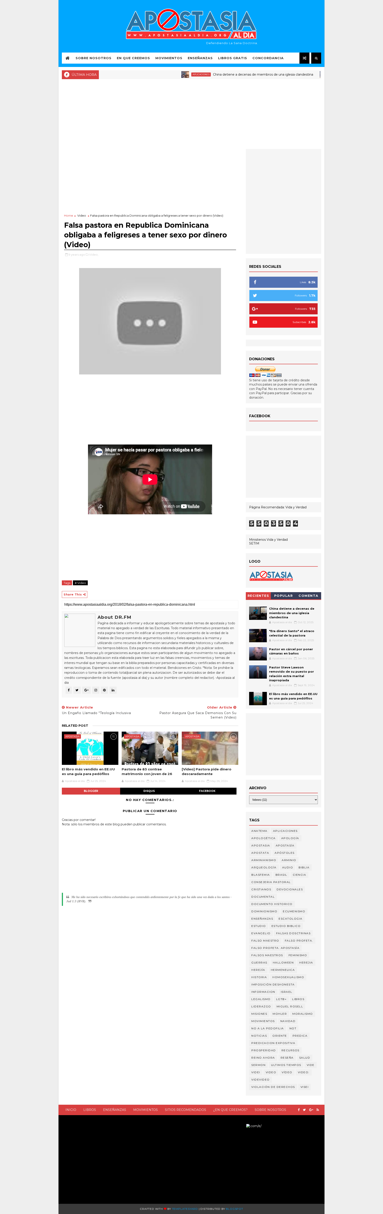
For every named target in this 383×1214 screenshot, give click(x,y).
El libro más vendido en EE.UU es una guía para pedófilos (88, 771)
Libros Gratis (232, 58)
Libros (89, 1110)
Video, (93, 254)
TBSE (242, 1126)
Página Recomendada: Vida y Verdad (278, 507)
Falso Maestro (265, 940)
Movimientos (168, 58)
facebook (207, 791)
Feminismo (298, 955)
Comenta (309, 596)
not (293, 1028)
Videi (255, 1072)
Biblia (304, 867)
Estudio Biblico (286, 926)
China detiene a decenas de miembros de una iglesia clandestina (239, 74)
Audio (287, 867)
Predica (300, 1035)
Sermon (258, 1065)
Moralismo (302, 1013)
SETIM (254, 543)
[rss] (317, 1110)
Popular (283, 596)
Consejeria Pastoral (271, 882)
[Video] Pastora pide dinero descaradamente (206, 771)
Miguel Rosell (290, 1006)
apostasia (72, 736)
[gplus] (311, 1110)
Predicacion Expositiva (273, 1043)
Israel (286, 991)
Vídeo (287, 1072)
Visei (305, 1087)
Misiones (259, 1013)
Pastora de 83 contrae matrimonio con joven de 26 (147, 771)
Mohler (280, 1013)
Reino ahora (263, 1057)
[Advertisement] (191, 113)
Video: (303, 1072)
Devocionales (290, 889)
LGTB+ (281, 999)
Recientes (258, 596)
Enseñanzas (200, 58)
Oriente (279, 1035)
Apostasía (285, 845)
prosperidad (263, 1050)
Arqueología (264, 867)
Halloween (283, 962)
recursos (290, 1050)
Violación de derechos (273, 1087)
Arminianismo (263, 860)
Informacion (263, 991)
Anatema (259, 830)
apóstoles (285, 852)
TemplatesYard (185, 1208)
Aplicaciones (177, 74)
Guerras (259, 962)
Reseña (287, 1057)
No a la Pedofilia (267, 1028)
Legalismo (261, 999)
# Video (80, 583)
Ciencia (299, 874)
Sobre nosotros (270, 1110)
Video (81, 215)
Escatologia (291, 918)
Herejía (258, 969)
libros (298, 999)
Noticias (312, 74)
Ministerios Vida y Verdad (268, 540)
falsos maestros (267, 955)
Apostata (260, 852)
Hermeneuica (283, 969)
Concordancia (268, 58)
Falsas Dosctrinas (293, 933)
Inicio (70, 1110)
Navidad (288, 1021)
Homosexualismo (288, 977)
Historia (259, 977)
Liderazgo (261, 1006)
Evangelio (261, 933)
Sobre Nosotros (93, 58)
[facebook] (299, 1110)
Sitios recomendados (185, 1110)
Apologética (263, 838)
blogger (91, 791)
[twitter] (304, 1110)
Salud (304, 1057)
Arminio (289, 860)
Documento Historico (272, 904)
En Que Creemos (133, 58)
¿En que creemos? (230, 1110)
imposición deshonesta (273, 984)
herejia (306, 962)
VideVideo (260, 1079)
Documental (263, 896)
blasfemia (260, 874)
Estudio (258, 926)
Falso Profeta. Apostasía (275, 948)
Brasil (281, 874)
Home (68, 215)
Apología (290, 838)
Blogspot (234, 1208)
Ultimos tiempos (286, 1065)
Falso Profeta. (299, 940)
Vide (311, 1065)
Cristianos (261, 889)
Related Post (75, 726)
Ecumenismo (294, 911)
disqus (149, 791)
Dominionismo (264, 911)
